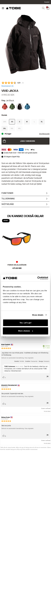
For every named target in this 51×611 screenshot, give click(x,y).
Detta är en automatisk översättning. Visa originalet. (17, 358)
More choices (24, 331)
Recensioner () (7, 86)
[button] (47, 2)
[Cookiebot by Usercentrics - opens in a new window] (37, 278)
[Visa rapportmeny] (48, 377)
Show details (37, 315)
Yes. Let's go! (25, 323)
